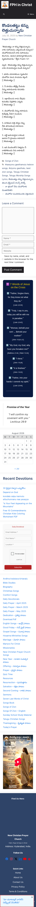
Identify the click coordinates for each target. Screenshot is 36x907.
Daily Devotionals (11, 599)
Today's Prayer (10, 727)
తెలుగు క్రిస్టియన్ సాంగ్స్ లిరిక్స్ (13, 183)
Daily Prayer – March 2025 (15, 607)
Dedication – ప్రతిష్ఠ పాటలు (14, 615)
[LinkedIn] (20, 859)
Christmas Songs (11, 591)
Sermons (7, 694)
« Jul (17, 468)
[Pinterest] (29, 859)
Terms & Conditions (18, 891)
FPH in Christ (21, 5)
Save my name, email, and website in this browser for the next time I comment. (18, 259)
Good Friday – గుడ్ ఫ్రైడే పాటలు (17, 627)
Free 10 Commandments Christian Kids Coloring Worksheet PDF (14, 513)
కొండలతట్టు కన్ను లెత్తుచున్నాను (21, 179)
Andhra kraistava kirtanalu (15, 578)
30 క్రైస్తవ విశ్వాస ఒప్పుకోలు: (14, 488)
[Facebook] (6, 859)
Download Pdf (9, 619)
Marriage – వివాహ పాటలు (14, 640)
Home (18, 873)
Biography (7, 587)
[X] (15, 859)
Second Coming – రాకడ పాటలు (17, 690)
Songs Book (8, 703)
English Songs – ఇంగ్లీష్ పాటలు (16, 623)
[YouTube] (24, 859)
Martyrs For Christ (11, 644)
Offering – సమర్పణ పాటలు (14, 666)
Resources (8, 678)
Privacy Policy (18, 887)
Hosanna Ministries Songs (15, 635)
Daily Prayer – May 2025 (14, 611)
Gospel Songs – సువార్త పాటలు (16, 631)
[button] (4, 14)
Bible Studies (9, 583)
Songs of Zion (11, 161)
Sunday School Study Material (17, 715)
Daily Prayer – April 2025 (14, 603)
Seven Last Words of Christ (16, 698)
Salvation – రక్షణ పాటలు (13, 686)
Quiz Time (8, 674)
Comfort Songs (10, 595)
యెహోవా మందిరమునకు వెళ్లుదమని (19, 194)
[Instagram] (11, 859)
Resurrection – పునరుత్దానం (15, 682)
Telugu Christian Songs (14, 719)
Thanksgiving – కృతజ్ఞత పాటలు (17, 723)
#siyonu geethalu (17, 168)
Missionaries (9, 648)
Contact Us (18, 882)
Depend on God (10, 492)
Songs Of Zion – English (14, 711)
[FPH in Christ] (5, 4)
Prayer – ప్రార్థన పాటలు (12, 670)
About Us (18, 877)
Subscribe (18, 567)
